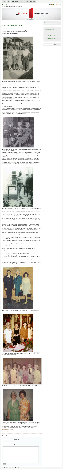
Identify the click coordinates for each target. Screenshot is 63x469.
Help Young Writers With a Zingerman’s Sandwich (11, 21)
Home (4, 1)
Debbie (9, 27)
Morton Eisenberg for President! (49, 29)
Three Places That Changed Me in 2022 (51, 31)
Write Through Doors (8, 5)
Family (9, 431)
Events (21, 1)
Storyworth (36, 30)
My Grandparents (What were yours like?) (13, 25)
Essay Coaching (15, 1)
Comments (59, 4)
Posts (54, 4)
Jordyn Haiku (39, 21)
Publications (32, 1)
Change (6, 431)
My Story (26, 1)
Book (8, 1)
